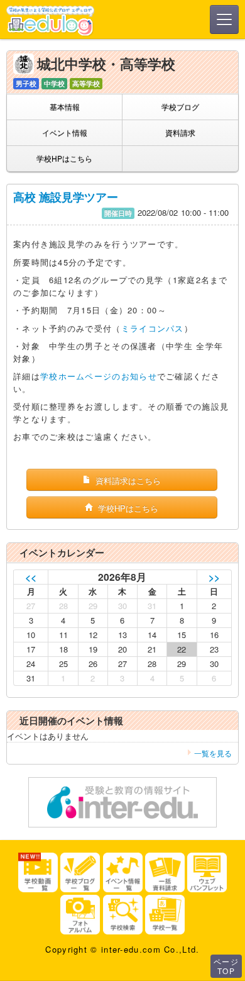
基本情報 (65, 106)
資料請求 (180, 132)
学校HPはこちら (64, 158)
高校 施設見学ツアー (65, 197)
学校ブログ (180, 106)
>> (214, 576)
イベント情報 (64, 132)
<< (30, 576)
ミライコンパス (152, 328)
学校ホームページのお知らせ (98, 376)
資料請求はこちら (127, 480)
